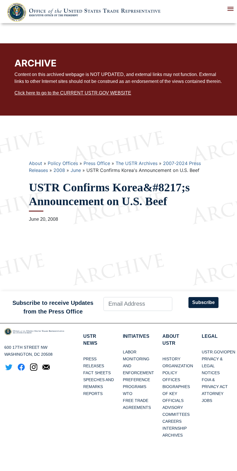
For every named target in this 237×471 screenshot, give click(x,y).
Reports (93, 393)
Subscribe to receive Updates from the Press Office (52, 307)
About (35, 163)
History (171, 359)
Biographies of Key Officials (176, 393)
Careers (172, 421)
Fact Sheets (97, 372)
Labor (129, 352)
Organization (177, 366)
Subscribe (203, 302)
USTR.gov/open (218, 352)
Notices (211, 372)
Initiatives (136, 336)
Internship (174, 428)
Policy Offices (63, 163)
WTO (127, 393)
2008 (59, 170)
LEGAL (210, 336)
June (76, 170)
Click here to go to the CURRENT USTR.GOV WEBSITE (72, 92)
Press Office (97, 163)
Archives (172, 435)
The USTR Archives (137, 163)
